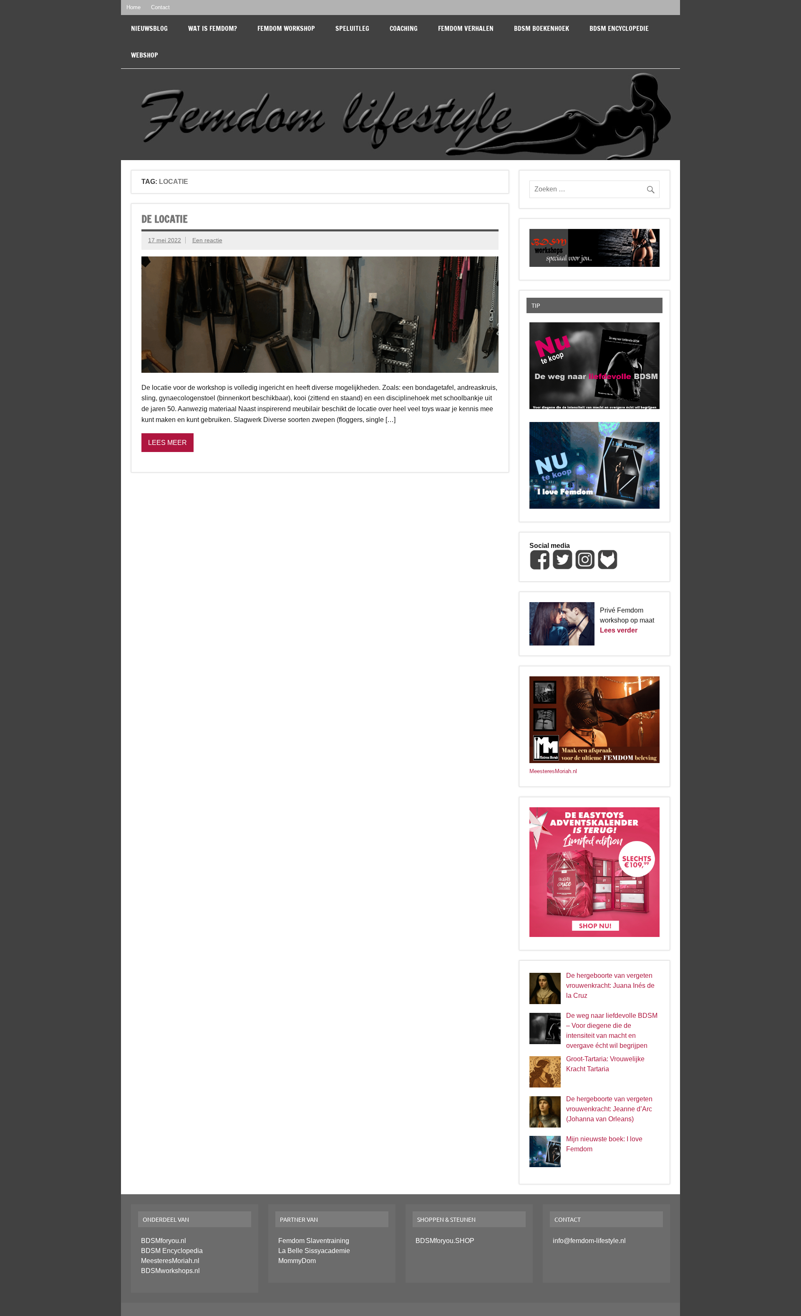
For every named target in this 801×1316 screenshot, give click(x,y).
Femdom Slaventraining (313, 1240)
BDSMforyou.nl (163, 1240)
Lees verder (618, 630)
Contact (160, 7)
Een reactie (207, 240)
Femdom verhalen (466, 28)
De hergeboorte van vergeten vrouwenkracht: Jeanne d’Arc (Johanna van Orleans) (609, 1109)
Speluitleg (352, 28)
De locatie (164, 219)
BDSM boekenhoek (541, 28)
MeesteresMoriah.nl (553, 771)
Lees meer (167, 442)
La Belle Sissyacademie (314, 1250)
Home (133, 7)
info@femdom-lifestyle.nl (589, 1240)
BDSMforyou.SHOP (445, 1240)
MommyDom (297, 1260)
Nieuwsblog (149, 28)
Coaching (404, 28)
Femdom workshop (286, 28)
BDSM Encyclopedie (619, 28)
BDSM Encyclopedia (172, 1250)
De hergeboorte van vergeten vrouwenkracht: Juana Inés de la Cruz (610, 985)
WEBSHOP (144, 55)
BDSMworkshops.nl (170, 1270)
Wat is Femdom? (212, 28)
